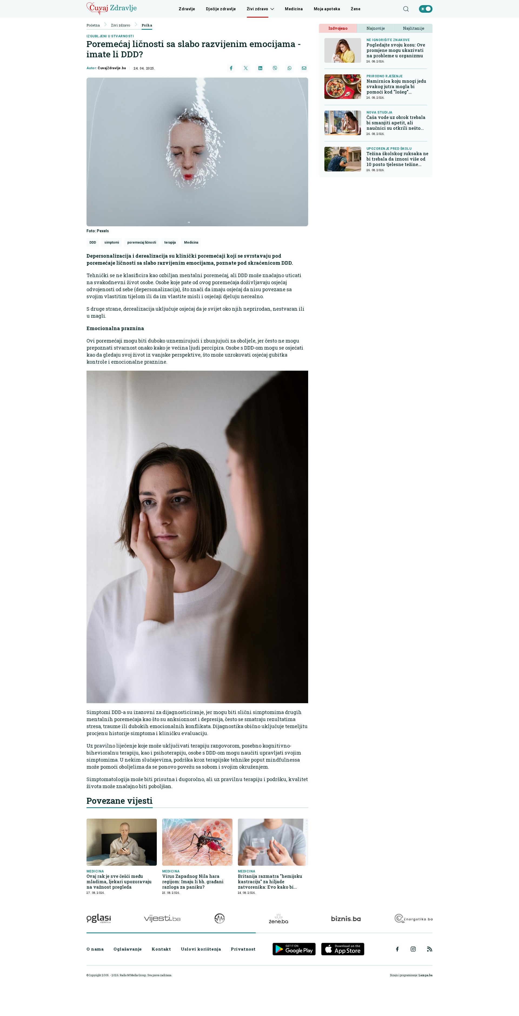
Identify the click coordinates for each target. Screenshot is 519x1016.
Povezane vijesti (119, 800)
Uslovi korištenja (201, 949)
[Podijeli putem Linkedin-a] (260, 68)
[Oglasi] (98, 918)
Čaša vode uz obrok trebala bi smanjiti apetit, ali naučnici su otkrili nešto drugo (396, 123)
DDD (92, 242)
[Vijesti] (162, 918)
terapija (170, 242)
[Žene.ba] (278, 918)
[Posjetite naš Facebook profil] (397, 949)
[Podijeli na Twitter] (246, 68)
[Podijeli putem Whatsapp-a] (289, 68)
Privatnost (243, 949)
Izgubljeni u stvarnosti (110, 36)
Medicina (294, 9)
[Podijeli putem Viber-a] (275, 68)
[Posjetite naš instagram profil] (413, 949)
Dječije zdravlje (221, 9)
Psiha (147, 25)
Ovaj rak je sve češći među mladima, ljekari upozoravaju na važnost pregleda (119, 882)
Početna (93, 25)
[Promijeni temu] (425, 9)
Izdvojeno (337, 28)
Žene (355, 9)
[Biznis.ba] (345, 918)
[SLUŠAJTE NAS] (220, 918)
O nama (95, 949)
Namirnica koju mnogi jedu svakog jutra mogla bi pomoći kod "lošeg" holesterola (396, 86)
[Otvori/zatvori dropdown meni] (271, 9)
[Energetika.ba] (413, 918)
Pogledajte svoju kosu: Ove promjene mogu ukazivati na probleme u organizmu (396, 50)
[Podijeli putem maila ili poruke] (304, 68)
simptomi (111, 242)
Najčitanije (413, 28)
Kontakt (161, 949)
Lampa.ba (425, 975)
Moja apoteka (327, 9)
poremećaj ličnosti (141, 242)
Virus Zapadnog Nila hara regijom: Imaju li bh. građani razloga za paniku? (193, 882)
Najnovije (376, 28)
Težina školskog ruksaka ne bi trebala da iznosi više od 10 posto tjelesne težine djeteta (397, 159)
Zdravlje (187, 9)
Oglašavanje (128, 949)
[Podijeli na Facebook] (231, 68)
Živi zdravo (257, 9)
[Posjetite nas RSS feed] (429, 949)
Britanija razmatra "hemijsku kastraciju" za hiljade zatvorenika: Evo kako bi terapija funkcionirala (270, 882)
